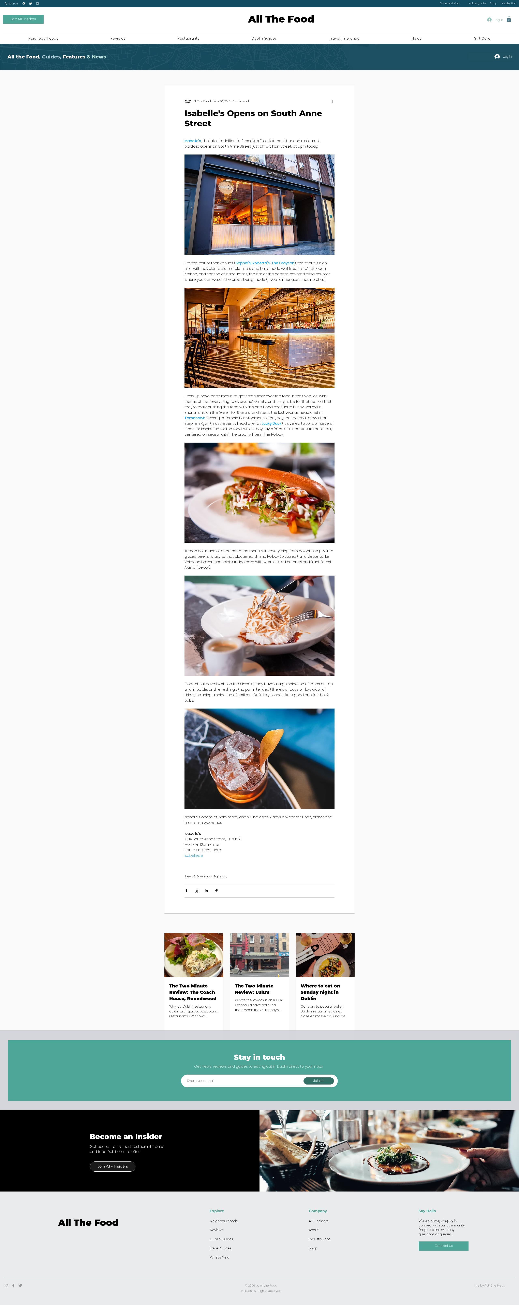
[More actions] (332, 101)
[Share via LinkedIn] (206, 891)
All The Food (281, 19)
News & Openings (198, 876)
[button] (11, 3)
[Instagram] (37, 3)
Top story (220, 876)
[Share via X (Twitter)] (196, 891)
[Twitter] (30, 3)
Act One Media (495, 1285)
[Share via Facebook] (186, 891)
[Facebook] (23, 3)
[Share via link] (216, 891)
